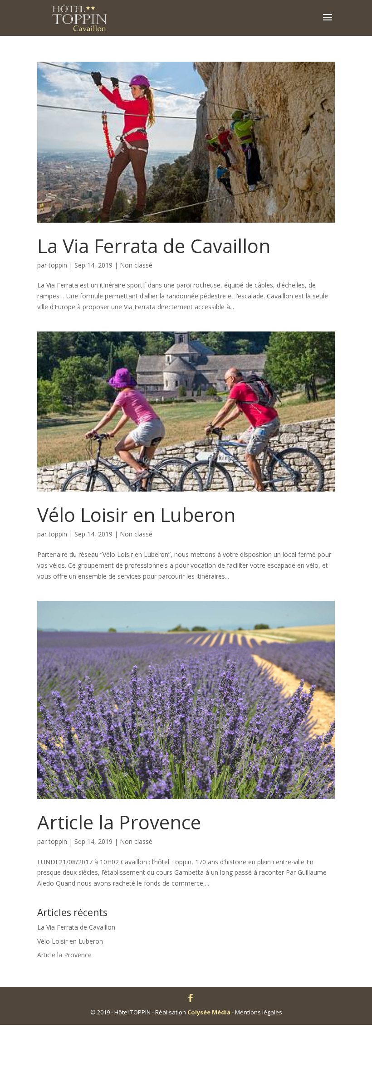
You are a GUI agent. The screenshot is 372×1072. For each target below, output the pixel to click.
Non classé (136, 265)
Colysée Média (208, 1012)
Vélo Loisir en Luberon (136, 514)
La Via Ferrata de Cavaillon (153, 245)
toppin (58, 265)
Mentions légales (258, 1012)
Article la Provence (119, 822)
